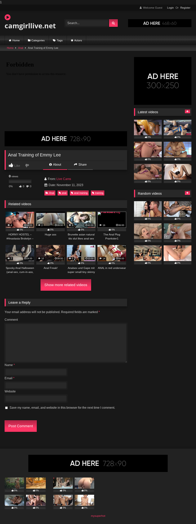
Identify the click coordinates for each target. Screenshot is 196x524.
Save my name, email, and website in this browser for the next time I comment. (62, 407)
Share (82, 164)
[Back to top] (184, 513)
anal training (80, 192)
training (99, 192)
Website (10, 391)
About (56, 164)
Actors (78, 40)
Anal (20, 47)
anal (64, 192)
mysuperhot (98, 515)
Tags (60, 40)
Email (9, 378)
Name (10, 365)
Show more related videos (65, 285)
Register (185, 7)
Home (16, 40)
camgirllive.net (30, 25)
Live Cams (63, 179)
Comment (11, 319)
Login (170, 7)
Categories (38, 40)
